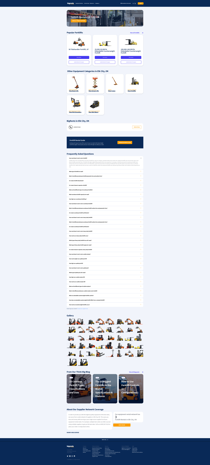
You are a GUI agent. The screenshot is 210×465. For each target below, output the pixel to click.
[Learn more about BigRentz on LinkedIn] (74, 456)
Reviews (84, 452)
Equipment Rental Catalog (97, 448)
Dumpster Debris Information (110, 453)
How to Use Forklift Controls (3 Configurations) (130, 387)
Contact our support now (82, 308)
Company (97, 3)
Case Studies (107, 455)
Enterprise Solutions (96, 449)
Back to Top (104, 439)
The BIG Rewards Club (96, 452)
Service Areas (86, 3)
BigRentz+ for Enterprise (126, 448)
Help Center (107, 448)
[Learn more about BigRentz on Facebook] (70, 456)
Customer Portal (95, 450)
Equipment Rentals (79, 3)
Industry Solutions (95, 453)
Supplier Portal (95, 456)
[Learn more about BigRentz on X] (67, 456)
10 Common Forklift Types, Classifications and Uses (77, 387)
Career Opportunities (87, 450)
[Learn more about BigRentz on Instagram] (72, 456)
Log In (140, 3)
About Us (84, 448)
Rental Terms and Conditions (137, 452)
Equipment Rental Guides (109, 450)
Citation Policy (134, 449)
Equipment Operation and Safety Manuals (112, 452)
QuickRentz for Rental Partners (97, 455)
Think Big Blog (107, 449)
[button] (136, 127)
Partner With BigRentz (126, 449)
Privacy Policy (134, 448)
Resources (92, 3)
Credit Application (108, 456)
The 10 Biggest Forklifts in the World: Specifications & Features (104, 389)
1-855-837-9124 (76, 127)
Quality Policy (134, 450)
